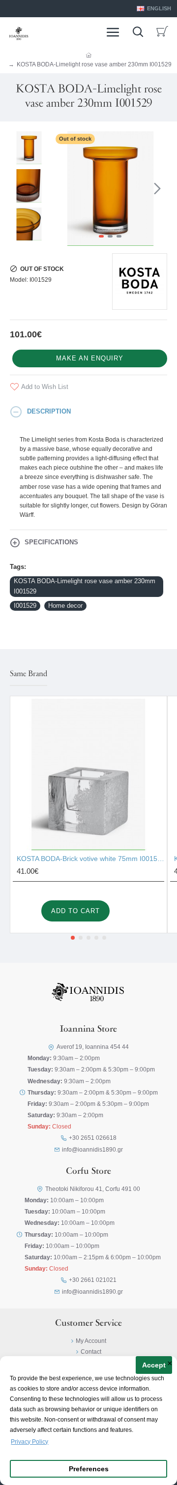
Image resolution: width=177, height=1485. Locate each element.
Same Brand (28, 674)
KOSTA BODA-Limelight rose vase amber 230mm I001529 (84, 586)
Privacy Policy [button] (29, 1441)
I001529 (25, 605)
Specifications (51, 542)
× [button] (170, 1364)
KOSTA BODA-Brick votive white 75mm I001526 (90, 858)
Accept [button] (154, 1365)
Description (49, 411)
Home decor (65, 605)
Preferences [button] (89, 1469)
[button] (63, 188)
